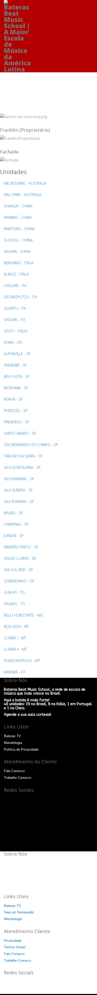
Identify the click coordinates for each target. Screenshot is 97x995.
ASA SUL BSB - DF (18, 569)
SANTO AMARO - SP (20, 433)
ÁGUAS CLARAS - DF (20, 558)
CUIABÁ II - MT (15, 649)
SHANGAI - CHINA (18, 206)
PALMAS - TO (14, 603)
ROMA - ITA (13, 342)
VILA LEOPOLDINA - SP (22, 467)
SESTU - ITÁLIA (15, 331)
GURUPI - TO (14, 592)
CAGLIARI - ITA (15, 285)
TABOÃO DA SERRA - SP (23, 456)
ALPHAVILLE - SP (17, 353)
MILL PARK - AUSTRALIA (22, 194)
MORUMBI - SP (16, 387)
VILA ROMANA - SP (19, 501)
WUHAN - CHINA (17, 251)
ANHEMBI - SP (15, 365)
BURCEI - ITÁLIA (16, 274)
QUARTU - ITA (15, 308)
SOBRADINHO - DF (19, 581)
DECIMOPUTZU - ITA (20, 296)
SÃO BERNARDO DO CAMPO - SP (31, 444)
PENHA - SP (13, 399)
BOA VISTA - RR (16, 626)
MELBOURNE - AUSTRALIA (25, 183)
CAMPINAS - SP (16, 524)
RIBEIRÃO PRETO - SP (21, 547)
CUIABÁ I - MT (15, 637)
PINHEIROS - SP (16, 421)
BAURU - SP (13, 512)
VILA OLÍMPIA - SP (18, 490)
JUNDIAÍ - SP (14, 535)
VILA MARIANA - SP (19, 478)
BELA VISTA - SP (16, 376)
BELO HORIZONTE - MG (23, 615)
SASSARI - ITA (14, 319)
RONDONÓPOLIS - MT (22, 660)
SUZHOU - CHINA (18, 240)
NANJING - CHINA (18, 217)
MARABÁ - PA (14, 672)
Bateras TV (12, 736)
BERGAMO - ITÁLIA (19, 262)
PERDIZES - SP (15, 410)
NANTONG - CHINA (19, 228)
